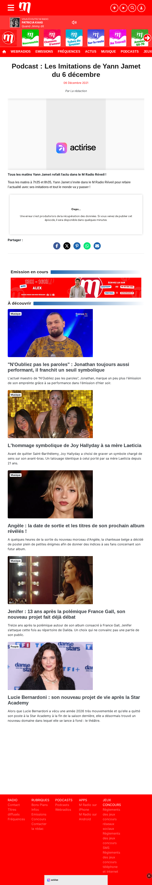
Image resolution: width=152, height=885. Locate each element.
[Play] (5, 35)
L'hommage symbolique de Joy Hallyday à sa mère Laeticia (74, 445)
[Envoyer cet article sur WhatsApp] (86, 248)
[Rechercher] (132, 8)
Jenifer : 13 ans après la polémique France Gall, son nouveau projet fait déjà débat (66, 614)
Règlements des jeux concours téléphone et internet (111, 861)
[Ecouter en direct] (123, 8)
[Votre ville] (114, 8)
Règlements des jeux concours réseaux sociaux (111, 819)
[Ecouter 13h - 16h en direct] (76, 287)
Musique (108, 51)
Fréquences (69, 51)
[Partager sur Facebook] (55, 248)
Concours (38, 819)
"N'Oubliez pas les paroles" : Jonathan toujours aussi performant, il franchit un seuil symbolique (68, 367)
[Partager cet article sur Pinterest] (76, 248)
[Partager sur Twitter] (65, 248)
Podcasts (130, 51)
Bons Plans (39, 805)
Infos (35, 810)
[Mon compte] (141, 8)
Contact (14, 805)
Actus (90, 51)
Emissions (44, 51)
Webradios (21, 51)
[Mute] (74, 22)
